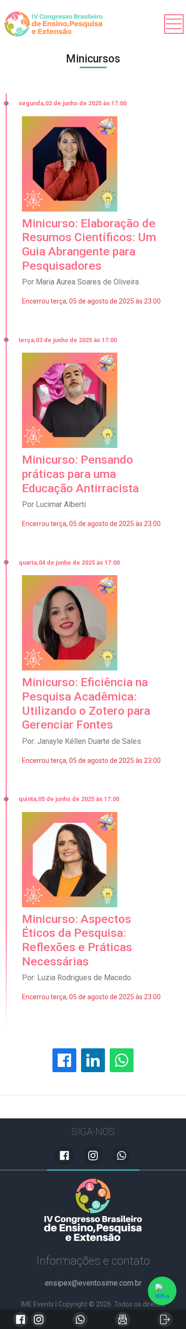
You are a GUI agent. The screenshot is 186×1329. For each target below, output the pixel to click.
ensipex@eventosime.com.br (123, 1319)
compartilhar (64, 1060)
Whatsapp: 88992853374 (80, 1319)
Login (165, 1319)
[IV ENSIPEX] (93, 1210)
